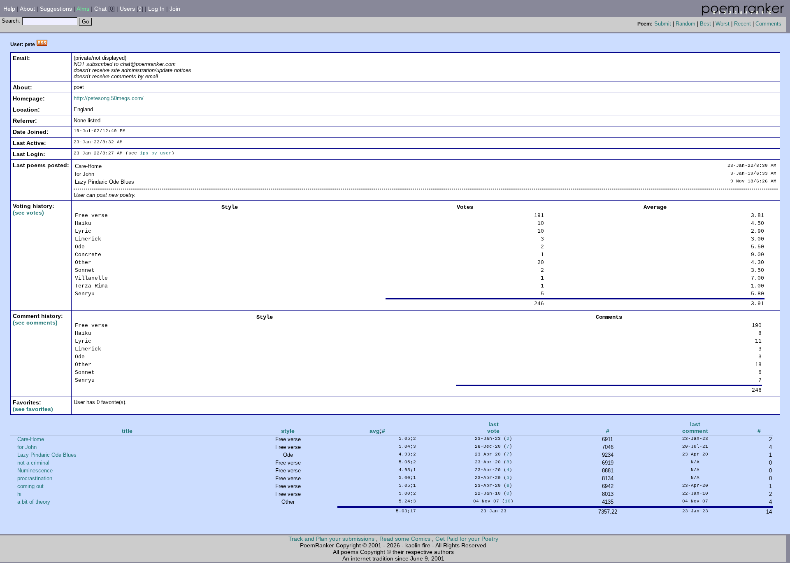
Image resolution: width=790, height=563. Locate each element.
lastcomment (695, 427)
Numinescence (35, 470)
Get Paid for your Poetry (466, 538)
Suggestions (56, 8)
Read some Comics (404, 538)
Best (705, 24)
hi (19, 494)
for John (27, 447)
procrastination (34, 478)
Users (127, 8)
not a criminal (33, 463)
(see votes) (28, 212)
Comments (768, 24)
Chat (100, 8)
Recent (742, 24)
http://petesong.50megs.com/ (109, 98)
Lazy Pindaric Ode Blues (47, 455)
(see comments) (35, 322)
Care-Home (30, 439)
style (288, 431)
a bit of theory (33, 502)
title (127, 431)
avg (374, 431)
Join (175, 8)
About (27, 8)
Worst (723, 24)
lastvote (493, 427)
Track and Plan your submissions (331, 538)
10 (508, 501)
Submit (662, 24)
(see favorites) (33, 409)
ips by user (156, 153)
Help (9, 8)
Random (685, 24)
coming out (30, 486)
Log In (156, 8)
